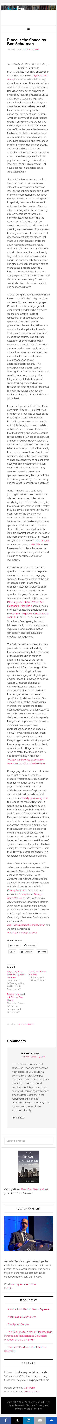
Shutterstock (32, 1391)
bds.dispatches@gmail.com (22, 932)
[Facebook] (5, 1420)
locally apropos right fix (34, 798)
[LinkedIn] (28, 1420)
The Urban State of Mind (33, 1189)
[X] (17, 1420)
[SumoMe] (51, 1420)
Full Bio (8, 1288)
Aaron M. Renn (28, 12)
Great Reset (43, 540)
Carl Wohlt (29, 1387)
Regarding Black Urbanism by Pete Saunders (15, 974)
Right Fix (35, 544)
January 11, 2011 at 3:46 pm (33, 1057)
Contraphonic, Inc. (17, 890)
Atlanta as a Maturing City (22, 1317)
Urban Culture (26, 1024)
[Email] (40, 1420)
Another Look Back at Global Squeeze (28, 1309)
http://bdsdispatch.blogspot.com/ (26, 925)
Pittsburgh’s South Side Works (23, 602)
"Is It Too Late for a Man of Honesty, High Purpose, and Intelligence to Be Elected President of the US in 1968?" (28, 1336)
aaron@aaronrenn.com (23, 1284)
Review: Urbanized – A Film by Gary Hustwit (16, 997)
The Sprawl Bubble (18, 1324)
